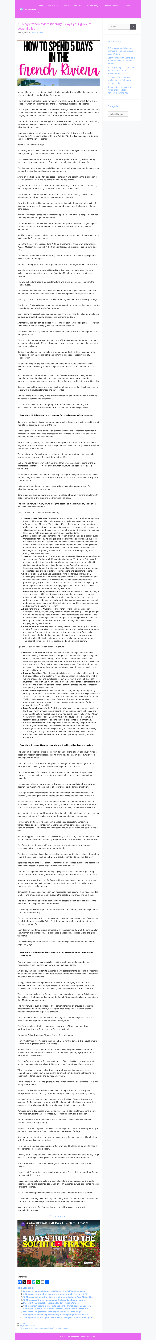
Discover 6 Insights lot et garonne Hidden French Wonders (51, 1303)
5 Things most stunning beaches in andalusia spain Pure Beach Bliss (56, 1294)
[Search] (133, 27)
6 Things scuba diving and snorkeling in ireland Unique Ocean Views (120, 51)
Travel (22, 1323)
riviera (33, 1326)
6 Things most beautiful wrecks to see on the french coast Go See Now (57, 1306)
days (22, 1326)
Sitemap (128, 6)
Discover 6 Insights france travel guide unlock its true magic (52, 1312)
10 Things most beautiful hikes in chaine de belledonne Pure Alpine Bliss (58, 1297)
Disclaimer (78, 6)
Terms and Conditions (111, 6)
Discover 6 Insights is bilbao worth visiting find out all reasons (44, 1328)
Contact (66, 6)
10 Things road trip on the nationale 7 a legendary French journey (54, 1300)
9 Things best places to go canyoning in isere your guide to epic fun (55, 1314)
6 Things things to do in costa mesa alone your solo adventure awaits (121, 70)
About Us (51, 6)
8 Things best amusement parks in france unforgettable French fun (55, 1309)
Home (40, 6)
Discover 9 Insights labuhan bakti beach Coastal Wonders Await (54, 1291)
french (27, 1326)
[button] (39, 12)
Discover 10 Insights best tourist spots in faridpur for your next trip (120, 80)
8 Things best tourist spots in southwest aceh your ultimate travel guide (58, 1317)
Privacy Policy (92, 6)
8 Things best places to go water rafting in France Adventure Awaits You (120, 90)
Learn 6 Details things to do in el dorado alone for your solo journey (121, 61)
